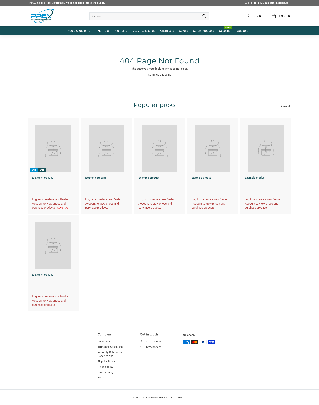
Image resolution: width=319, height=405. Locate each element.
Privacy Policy (106, 372)
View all (286, 106)
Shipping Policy (106, 361)
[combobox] (149, 16)
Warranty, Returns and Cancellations (110, 354)
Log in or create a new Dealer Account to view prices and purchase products (50, 203)
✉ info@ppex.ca (279, 2)
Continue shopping (159, 74)
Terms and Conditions (110, 346)
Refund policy (105, 366)
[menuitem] (80, 30)
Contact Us (104, 341)
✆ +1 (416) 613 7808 (257, 2)
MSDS (101, 377)
